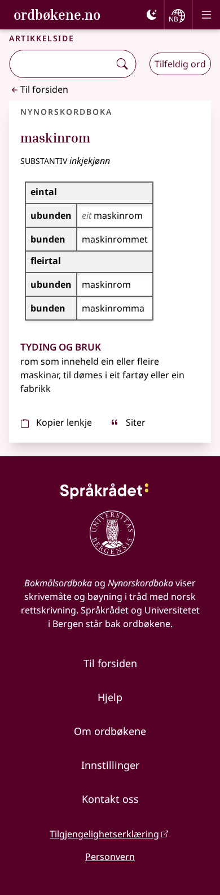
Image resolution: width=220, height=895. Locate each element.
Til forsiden (44, 89)
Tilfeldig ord (180, 64)
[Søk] (122, 64)
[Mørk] (152, 15)
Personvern (110, 856)
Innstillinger (110, 765)
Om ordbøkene (110, 731)
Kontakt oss (110, 799)
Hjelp (110, 697)
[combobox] (61, 63)
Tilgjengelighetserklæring (104, 834)
